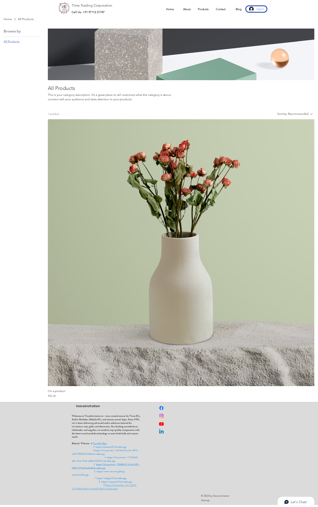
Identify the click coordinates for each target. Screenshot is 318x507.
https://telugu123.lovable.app (111, 478)
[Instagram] (161, 416)
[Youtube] (161, 424)
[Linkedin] (161, 432)
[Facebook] (161, 408)
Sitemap (205, 500)
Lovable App (100, 444)
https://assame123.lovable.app (111, 447)
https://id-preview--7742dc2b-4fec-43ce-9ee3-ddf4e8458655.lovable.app (105, 460)
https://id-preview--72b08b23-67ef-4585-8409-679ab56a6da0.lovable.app (106, 467)
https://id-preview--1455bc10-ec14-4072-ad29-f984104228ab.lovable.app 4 (106, 454)
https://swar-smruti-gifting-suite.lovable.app (98, 474)
